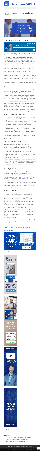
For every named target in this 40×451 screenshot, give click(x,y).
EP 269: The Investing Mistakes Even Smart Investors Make (16, 439)
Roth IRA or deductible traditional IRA (21, 131)
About (27, 446)
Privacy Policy (10, 446)
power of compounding (14, 75)
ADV (14, 446)
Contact (30, 446)
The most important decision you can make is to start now (16, 57)
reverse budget (19, 91)
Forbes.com (18, 251)
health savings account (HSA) (11, 136)
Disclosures (18, 446)
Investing (16, 16)
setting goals (8, 92)
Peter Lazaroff (7, 16)
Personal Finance (21, 16)
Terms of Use (23, 446)
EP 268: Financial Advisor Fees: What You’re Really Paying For (16, 441)
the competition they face (23, 178)
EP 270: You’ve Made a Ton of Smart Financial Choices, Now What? (17, 437)
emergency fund (18, 147)
